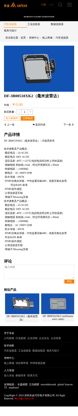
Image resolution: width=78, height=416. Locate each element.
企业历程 (32, 338)
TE (5, 387)
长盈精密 (22, 384)
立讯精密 (34, 384)
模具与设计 (10, 30)
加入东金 (9, 375)
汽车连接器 (10, 24)
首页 (23, 37)
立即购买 (28, 118)
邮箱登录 (21, 375)
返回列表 (40, 124)
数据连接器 (57, 24)
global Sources (65, 384)
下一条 (67, 124)
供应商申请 (22, 363)
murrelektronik (48, 384)
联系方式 (32, 375)
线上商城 (47, 37)
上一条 (11, 124)
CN (44, 4)
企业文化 (44, 338)
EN (52, 4)
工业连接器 (33, 24)
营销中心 (34, 37)
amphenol (14, 387)
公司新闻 (9, 338)
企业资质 (56, 338)
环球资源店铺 (37, 363)
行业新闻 (21, 338)
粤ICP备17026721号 (24, 398)
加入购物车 (12, 118)
